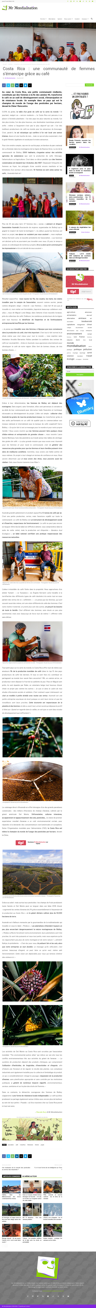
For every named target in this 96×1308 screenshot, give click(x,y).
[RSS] (77, 1)
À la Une (42, 19)
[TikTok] (83, 1)
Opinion (60, 19)
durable (90, 327)
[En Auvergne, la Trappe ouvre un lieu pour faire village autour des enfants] (11, 1209)
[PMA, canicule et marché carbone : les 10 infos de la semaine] (52, 1186)
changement (81, 324)
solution (70, 356)
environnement (74, 334)
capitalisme (71, 325)
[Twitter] (86, 1)
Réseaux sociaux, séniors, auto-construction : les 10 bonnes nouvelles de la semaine (80, 198)
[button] (91, 19)
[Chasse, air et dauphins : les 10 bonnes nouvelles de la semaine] (52, 1209)
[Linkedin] (17, 85)
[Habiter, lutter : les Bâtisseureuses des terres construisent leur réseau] (11, 1186)
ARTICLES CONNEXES (11, 1176)
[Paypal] (74, 1)
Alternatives (51, 19)
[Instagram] (70, 1)
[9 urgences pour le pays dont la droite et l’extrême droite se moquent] (80, 164)
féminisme (30, 1144)
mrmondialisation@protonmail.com (53, 1291)
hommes (89, 337)
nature (90, 346)
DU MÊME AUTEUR (29, 1176)
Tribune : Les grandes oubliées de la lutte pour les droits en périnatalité (32, 1240)
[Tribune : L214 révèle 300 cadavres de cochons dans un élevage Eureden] (80, 249)
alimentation (71, 315)
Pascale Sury (41, 1112)
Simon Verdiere (85, 232)
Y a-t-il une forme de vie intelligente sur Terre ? (48, 1168)
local (90, 340)
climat (89, 324)
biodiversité (87, 321)
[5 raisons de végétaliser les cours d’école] (80, 221)
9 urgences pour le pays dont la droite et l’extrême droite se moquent (80, 171)
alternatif (89, 315)
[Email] (21, 85)
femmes (69, 337)
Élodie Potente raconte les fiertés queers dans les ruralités (80, 142)
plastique (69, 349)
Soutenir (77, 19)
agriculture (71, 312)
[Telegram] (80, 1)
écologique (79, 359)
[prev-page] (3, 1246)
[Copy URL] (30, 85)
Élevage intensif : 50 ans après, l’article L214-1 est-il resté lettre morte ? (11, 1240)
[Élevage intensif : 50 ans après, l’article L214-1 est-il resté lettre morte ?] (11, 1230)
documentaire (79, 327)
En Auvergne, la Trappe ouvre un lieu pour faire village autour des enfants (11, 1219)
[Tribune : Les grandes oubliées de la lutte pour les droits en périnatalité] (32, 1230)
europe (89, 334)
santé (89, 353)
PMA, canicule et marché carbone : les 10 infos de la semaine (52, 1196)
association (11, 1144)
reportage (82, 353)
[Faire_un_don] (32, 1129)
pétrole (69, 353)
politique (78, 349)
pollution (87, 349)
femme (37, 1144)
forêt (75, 337)
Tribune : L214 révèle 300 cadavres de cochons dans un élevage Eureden (80, 256)
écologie (70, 359)
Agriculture (72, 260)
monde (70, 343)
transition (80, 356)
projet (42, 1144)
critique (69, 327)
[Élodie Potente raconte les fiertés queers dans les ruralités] (80, 136)
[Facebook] (67, 1)
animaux (82, 318)
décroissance (70, 330)
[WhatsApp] (12, 85)
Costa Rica (22, 1144)
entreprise (89, 330)
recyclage (75, 353)
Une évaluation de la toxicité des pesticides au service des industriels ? (16, 1168)
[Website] (89, 1)
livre (84, 340)
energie (82, 330)
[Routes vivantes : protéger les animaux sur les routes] (52, 1230)
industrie (69, 340)
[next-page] (6, 1246)
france (82, 337)
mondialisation (76, 346)
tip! (21, 843)
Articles (10, 64)
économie (85, 359)
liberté (78, 340)
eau (77, 330)
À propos (84, 19)
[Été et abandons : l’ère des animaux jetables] (32, 1209)
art (91, 318)
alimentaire (88, 312)
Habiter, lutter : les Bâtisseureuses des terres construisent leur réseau (11, 1196)
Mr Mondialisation (10, 78)
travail (89, 356)
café (17, 1144)
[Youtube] (92, 1)
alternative (71, 318)
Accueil (5, 64)
